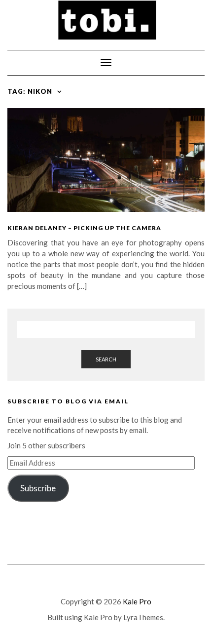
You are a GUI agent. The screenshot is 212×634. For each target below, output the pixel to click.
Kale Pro (137, 601)
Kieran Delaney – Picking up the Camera (84, 228)
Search (106, 359)
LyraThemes (143, 617)
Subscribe (38, 488)
